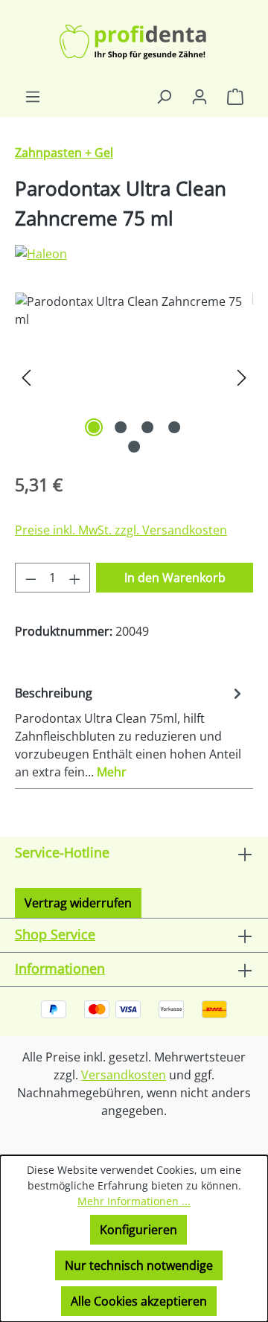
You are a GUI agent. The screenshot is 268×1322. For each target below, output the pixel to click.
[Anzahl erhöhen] (75, 578)
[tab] (130, 732)
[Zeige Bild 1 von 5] (94, 427)
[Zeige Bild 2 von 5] (121, 427)
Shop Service (55, 934)
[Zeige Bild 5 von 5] (134, 447)
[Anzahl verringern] (30, 578)
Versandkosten (123, 1075)
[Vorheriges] (26, 376)
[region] (134, 376)
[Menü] (33, 96)
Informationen (60, 968)
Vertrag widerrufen (78, 903)
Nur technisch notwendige (139, 1265)
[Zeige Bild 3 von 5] (147, 427)
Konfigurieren (138, 1230)
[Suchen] (164, 96)
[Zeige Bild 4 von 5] (174, 427)
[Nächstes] (242, 376)
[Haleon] (134, 254)
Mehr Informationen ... (134, 1201)
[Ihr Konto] (199, 96)
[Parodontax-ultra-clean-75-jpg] (134, 376)
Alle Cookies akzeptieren (139, 1301)
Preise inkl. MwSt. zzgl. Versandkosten (121, 530)
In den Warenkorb (175, 577)
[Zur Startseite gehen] (134, 43)
